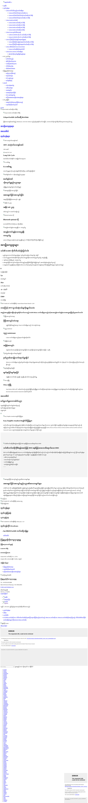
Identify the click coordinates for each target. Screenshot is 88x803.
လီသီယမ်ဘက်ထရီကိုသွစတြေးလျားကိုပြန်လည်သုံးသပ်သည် (30, 617)
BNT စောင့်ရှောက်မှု (10, 95)
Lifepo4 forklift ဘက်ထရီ (11, 20)
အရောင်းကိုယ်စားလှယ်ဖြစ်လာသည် (14, 102)
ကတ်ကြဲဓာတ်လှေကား (11, 63)
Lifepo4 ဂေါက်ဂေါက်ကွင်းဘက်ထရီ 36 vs (18, 13)
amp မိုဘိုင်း (6, 615)
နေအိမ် (5, 5)
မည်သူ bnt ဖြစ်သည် (10, 73)
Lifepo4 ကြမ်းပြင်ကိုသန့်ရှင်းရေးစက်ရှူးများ (16, 39)
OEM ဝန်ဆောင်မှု (10, 85)
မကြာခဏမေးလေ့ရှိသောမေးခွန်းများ (14, 97)
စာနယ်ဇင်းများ (9, 75)
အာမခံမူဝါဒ (9, 90)
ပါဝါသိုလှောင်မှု (9, 66)
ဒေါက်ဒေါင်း (6, 535)
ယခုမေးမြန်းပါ (4, 593)
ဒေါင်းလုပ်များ (9, 87)
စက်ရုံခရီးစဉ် (9, 80)
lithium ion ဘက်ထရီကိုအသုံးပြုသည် (66, 617)
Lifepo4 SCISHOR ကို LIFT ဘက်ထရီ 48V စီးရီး (20, 37)
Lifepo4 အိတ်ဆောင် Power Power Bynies (15, 46)
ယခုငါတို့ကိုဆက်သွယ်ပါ (11, 104)
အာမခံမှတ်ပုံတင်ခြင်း (11, 92)
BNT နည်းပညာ (9, 78)
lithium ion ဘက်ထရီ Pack (51, 617)
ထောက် (5, 82)
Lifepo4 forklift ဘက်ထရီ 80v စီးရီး (17, 29)
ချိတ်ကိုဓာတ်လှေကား (11, 61)
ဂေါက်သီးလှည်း (10, 58)
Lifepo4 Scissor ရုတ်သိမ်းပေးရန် (13, 32)
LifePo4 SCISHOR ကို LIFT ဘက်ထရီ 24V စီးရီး (20, 34)
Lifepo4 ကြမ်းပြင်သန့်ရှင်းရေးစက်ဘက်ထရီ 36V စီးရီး (21, 44)
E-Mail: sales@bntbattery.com (7, 587)
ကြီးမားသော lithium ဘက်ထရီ (19, 619)
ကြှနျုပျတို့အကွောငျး (8, 566)
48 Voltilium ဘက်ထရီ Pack (9, 617)
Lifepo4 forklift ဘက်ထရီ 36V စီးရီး (17, 25)
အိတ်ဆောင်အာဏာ (10, 68)
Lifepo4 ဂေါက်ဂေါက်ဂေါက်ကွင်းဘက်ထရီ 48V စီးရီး (21, 15)
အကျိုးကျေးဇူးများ (7, 126)
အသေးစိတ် (5, 131)
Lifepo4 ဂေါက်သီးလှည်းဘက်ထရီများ (15, 10)
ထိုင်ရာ (4, 612)
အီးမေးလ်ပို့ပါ (4, 625)
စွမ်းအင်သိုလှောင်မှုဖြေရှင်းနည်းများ (17, 54)
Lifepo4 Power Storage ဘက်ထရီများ (14, 51)
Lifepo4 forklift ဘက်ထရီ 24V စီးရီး (17, 22)
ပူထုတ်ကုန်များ (6, 610)
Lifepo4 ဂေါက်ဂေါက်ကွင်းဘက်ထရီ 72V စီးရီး (19, 17)
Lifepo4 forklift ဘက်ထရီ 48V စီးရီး (17, 27)
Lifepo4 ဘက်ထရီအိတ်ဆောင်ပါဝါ (17, 49)
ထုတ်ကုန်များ (6, 8)
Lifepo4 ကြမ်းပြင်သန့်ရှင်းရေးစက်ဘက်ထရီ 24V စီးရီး (21, 41)
